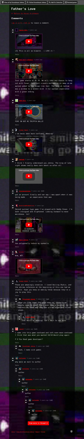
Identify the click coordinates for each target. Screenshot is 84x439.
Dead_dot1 (22, 100)
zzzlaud (21, 159)
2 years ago (33, 30)
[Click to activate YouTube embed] (29, 41)
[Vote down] (12, 32)
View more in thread (37, 423)
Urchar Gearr (23, 130)
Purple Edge (23, 30)
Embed (43, 432)
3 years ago (33, 130)
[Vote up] (12, 30)
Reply (17, 54)
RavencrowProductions (26, 205)
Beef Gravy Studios (26, 59)
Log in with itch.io (20, 23)
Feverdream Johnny (28, 299)
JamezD (21, 329)
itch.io (13, 432)
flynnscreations (25, 191)
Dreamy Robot (23, 281)
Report (38, 432)
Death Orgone (23, 239)
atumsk (21, 252)
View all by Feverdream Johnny (25, 432)
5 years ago (29, 159)
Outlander (22, 358)
